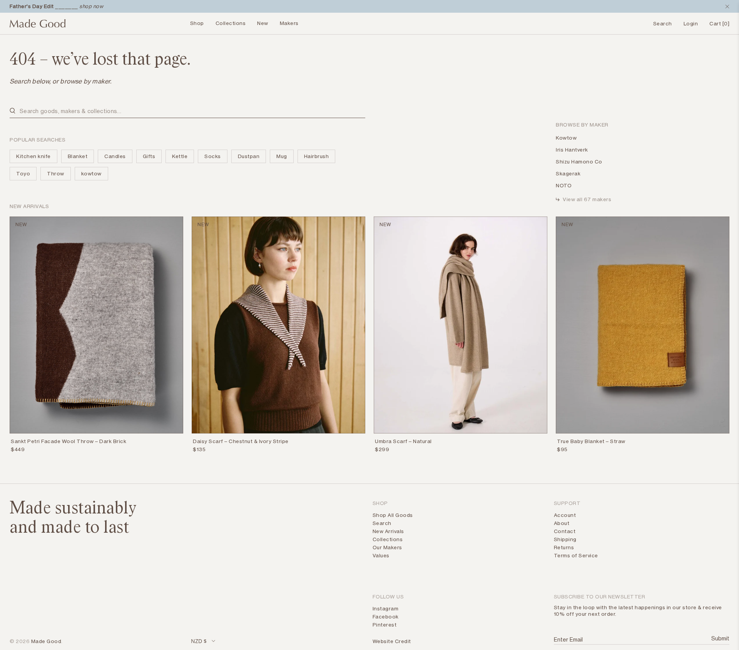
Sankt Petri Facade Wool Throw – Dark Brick (68, 441)
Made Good (46, 641)
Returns (564, 547)
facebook (386, 616)
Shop (197, 23)
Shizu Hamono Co (579, 161)
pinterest (385, 625)
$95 (562, 449)
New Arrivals (388, 531)
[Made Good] (37, 26)
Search (382, 523)
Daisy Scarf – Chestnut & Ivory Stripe (241, 441)
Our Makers (387, 547)
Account (565, 515)
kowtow (91, 173)
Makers (289, 23)
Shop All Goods (393, 515)
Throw (55, 173)
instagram (386, 608)
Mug (281, 156)
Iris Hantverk (572, 150)
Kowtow (566, 138)
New (262, 23)
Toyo (23, 173)
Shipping (565, 539)
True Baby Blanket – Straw (591, 441)
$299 (382, 449)
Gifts (149, 156)
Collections (231, 23)
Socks (212, 156)
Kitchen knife (33, 156)
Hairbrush (316, 156)
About (562, 523)
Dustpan (249, 156)
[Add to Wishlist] (178, 442)
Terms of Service (576, 555)
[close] (725, 6)
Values (381, 555)
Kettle (179, 156)
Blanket (78, 156)
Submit (719, 638)
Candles (115, 156)
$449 (18, 449)
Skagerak (568, 173)
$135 (199, 449)
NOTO (564, 185)
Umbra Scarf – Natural (403, 441)
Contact (565, 531)
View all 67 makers (587, 199)
